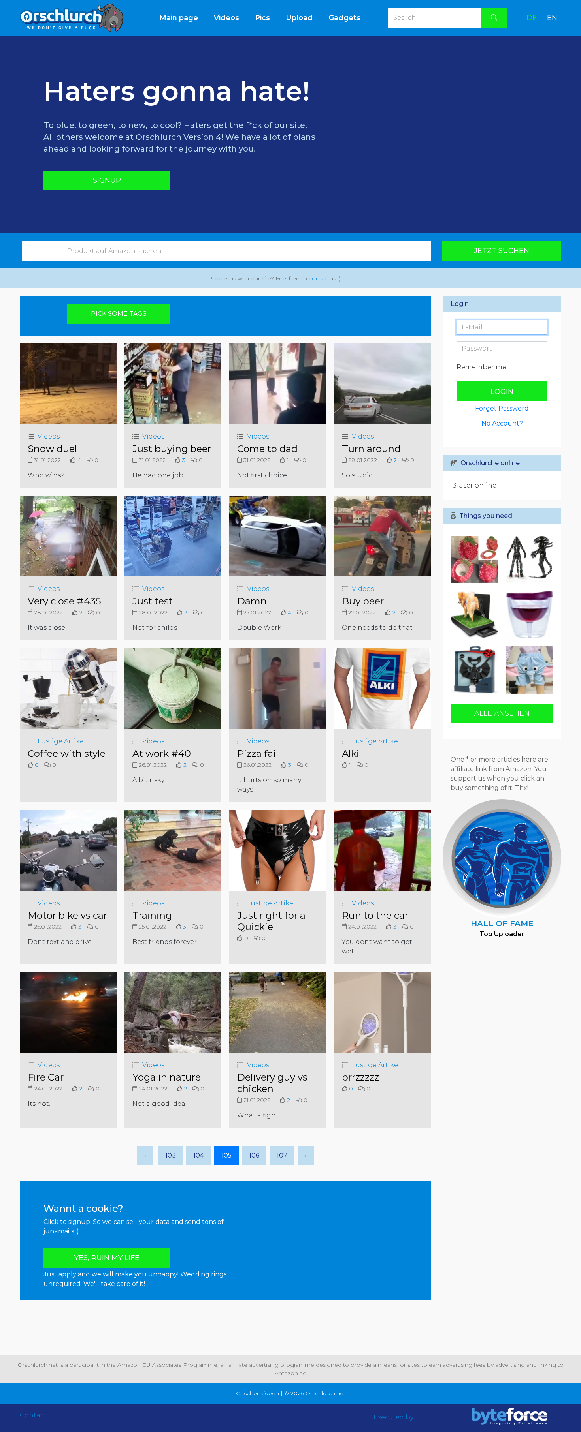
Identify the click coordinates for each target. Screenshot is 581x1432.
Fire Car (46, 1077)
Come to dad (267, 448)
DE (531, 17)
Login (501, 391)
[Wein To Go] (527, 614)
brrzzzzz (360, 1077)
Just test (152, 601)
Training (152, 915)
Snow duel (52, 448)
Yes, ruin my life (107, 1258)
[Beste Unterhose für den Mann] (527, 670)
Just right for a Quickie (271, 921)
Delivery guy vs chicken (272, 1083)
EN (552, 17)
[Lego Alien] (527, 559)
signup (107, 180)
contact (319, 278)
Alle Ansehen (502, 713)
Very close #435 (64, 601)
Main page (182, 17)
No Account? (502, 423)
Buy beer (363, 601)
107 (282, 1155)
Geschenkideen (257, 1393)
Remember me (481, 367)
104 (198, 1155)
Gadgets (344, 17)
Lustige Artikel (62, 741)
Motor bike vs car (67, 915)
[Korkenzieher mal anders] (476, 670)
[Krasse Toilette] (476, 559)
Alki (350, 753)
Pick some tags (119, 313)
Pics (262, 17)
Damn (252, 601)
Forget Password (502, 408)
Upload (299, 17)
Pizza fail (257, 753)
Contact (33, 1415)
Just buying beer (171, 448)
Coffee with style (67, 753)
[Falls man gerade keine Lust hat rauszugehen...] (476, 614)
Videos (226, 17)
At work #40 (161, 753)
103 (170, 1155)
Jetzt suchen (501, 250)
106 (254, 1155)
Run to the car (375, 915)
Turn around (371, 448)
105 (226, 1155)
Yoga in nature (166, 1077)
